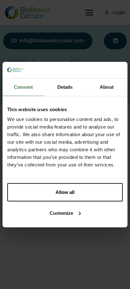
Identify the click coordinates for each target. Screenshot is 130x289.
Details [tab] (65, 87)
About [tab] (107, 87)
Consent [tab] (23, 87)
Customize (61, 213)
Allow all (65, 192)
